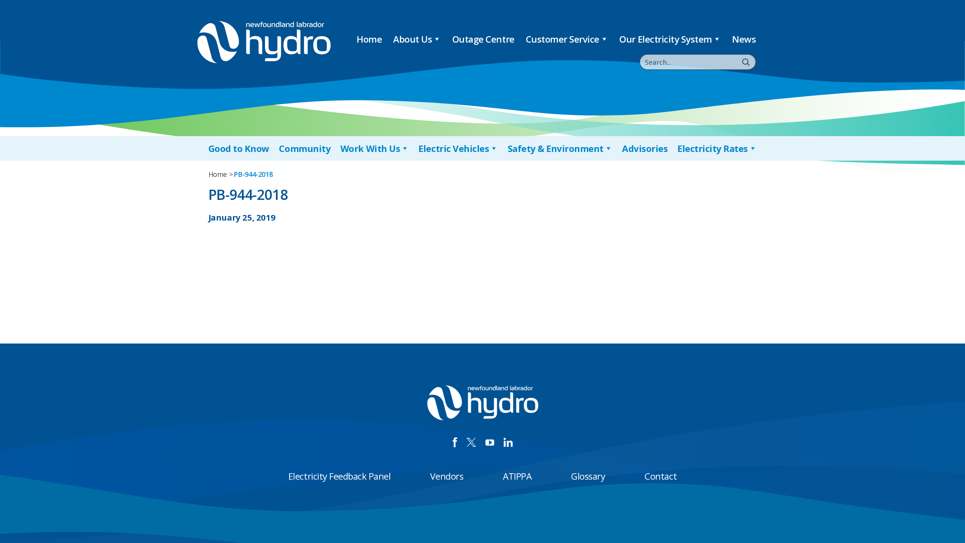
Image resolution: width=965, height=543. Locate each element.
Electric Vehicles (453, 148)
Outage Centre (483, 39)
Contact (661, 476)
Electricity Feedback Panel (339, 476)
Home (369, 39)
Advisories (645, 148)
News (744, 39)
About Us (412, 39)
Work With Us (370, 148)
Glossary (588, 476)
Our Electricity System (665, 39)
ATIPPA (517, 476)
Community (305, 148)
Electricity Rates (712, 148)
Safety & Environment (556, 148)
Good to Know (239, 148)
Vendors (446, 476)
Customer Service (562, 39)
